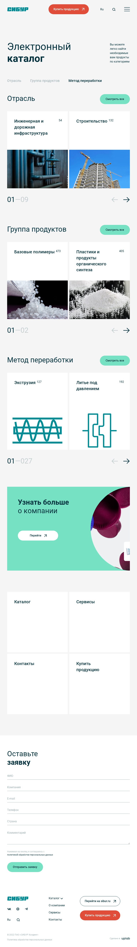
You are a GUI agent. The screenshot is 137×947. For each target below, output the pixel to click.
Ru (102, 9)
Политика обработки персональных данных (29, 939)
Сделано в (115, 938)
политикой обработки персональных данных (30, 855)
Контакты (55, 919)
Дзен (18, 909)
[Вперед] (126, 199)
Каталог (54, 898)
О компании (57, 905)
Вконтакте (9, 909)
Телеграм (26, 909)
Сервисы (54, 912)
